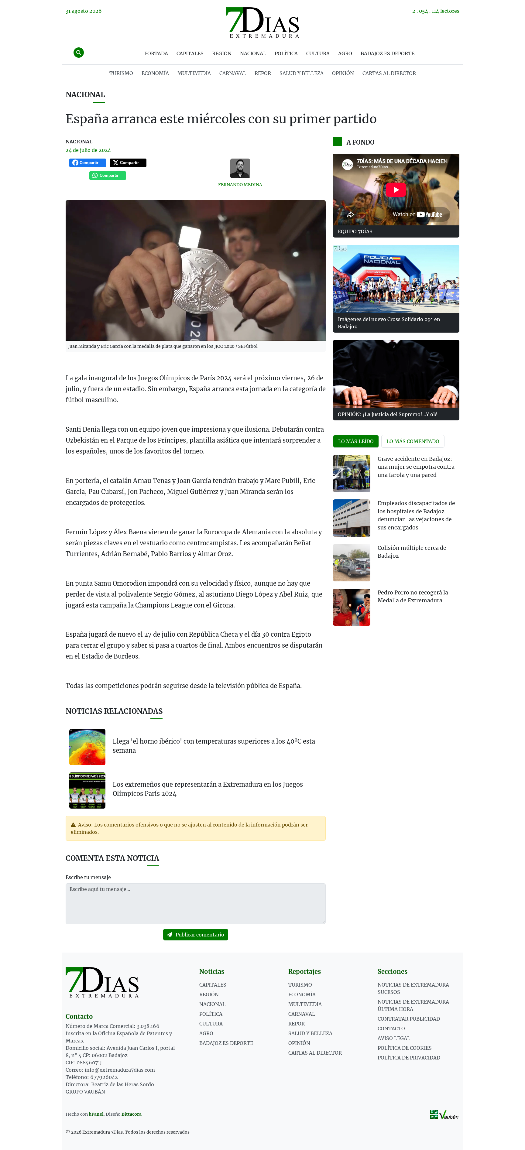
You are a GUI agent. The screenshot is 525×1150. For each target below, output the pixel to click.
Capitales (190, 53)
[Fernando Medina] (240, 168)
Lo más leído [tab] (356, 441)
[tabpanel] (396, 544)
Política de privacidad (409, 1058)
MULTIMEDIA (194, 73)
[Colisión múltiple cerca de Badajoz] (351, 562)
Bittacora (132, 1114)
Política (286, 53)
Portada (156, 53)
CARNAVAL (232, 73)
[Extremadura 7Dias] (262, 22)
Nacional (253, 53)
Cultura (318, 53)
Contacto (391, 1028)
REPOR (263, 73)
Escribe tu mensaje (88, 877)
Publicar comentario (199, 935)
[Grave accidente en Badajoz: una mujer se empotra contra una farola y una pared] (351, 473)
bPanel (96, 1114)
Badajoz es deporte (387, 53)
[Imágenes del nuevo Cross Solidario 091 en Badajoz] (396, 279)
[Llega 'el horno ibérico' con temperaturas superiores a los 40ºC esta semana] (87, 747)
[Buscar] (79, 52)
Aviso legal (394, 1038)
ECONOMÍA (155, 73)
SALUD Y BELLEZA (302, 73)
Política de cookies (405, 1048)
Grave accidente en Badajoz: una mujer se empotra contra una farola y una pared (416, 467)
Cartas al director (389, 73)
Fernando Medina (240, 184)
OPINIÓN (343, 73)
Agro (345, 53)
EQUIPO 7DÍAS (355, 231)
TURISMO (121, 73)
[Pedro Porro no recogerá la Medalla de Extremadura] (351, 607)
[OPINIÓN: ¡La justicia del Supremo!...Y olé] (396, 374)
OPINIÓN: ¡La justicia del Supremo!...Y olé (387, 414)
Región (222, 53)
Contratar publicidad (409, 1019)
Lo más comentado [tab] (412, 441)
